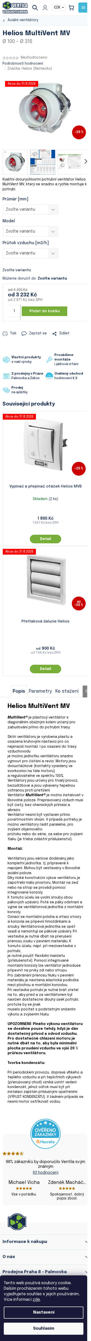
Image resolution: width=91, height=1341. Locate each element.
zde (36, 1300)
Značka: (29, 68)
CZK (57, 7)
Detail (45, 539)
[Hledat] (37, 8)
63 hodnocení (45, 1173)
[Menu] (83, 8)
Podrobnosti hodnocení (23, 63)
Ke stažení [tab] (67, 691)
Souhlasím (43, 1328)
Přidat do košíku (44, 311)
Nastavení (43, 1312)
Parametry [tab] (40, 691)
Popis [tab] (19, 691)
